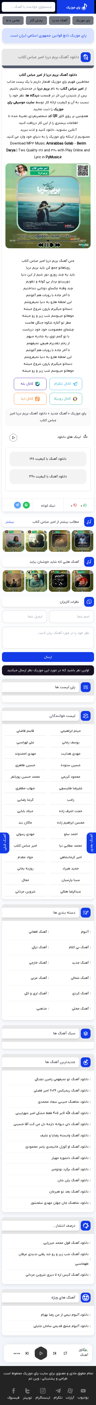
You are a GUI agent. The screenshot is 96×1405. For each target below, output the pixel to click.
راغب (70, 800)
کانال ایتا (27, 398)
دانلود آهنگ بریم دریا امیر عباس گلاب (48, 57)
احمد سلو (71, 834)
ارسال (48, 657)
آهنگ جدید (59, 20)
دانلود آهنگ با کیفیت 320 (48, 476)
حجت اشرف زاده (70, 811)
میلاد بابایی (25, 811)
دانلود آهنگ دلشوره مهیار (70, 1158)
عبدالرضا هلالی (70, 891)
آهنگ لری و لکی (35, 993)
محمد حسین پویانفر (25, 777)
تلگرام (58, 1397)
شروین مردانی (25, 891)
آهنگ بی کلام (79, 947)
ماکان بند (25, 822)
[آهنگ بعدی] (55, 1353)
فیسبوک (13, 1397)
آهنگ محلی (80, 1008)
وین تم (34, 1378)
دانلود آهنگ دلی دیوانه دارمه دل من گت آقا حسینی (51, 1124)
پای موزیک (83, 20)
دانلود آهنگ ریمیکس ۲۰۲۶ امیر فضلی (61, 1090)
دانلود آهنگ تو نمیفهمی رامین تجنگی (62, 1079)
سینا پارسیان (71, 880)
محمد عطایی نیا (70, 845)
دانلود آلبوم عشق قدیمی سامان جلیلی (61, 1326)
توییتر (27, 1397)
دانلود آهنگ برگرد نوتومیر (70, 1169)
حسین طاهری (25, 765)
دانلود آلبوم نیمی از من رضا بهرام (65, 1315)
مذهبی (41, 1008)
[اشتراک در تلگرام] (16, 505)
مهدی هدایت (70, 753)
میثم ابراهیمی (71, 731)
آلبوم (85, 932)
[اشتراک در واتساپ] (25, 505)
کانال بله (27, 383)
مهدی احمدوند (25, 753)
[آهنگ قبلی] (27, 1353)
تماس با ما (13, 20)
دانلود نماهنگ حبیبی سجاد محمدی (63, 1102)
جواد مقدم (25, 857)
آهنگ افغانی (38, 932)
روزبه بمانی (25, 868)
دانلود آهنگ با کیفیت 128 (48, 459)
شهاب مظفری (25, 788)
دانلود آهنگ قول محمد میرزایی (66, 1243)
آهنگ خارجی (38, 962)
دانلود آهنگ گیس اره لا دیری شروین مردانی (57, 1275)
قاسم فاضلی (25, 731)
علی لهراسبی (25, 742)
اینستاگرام (42, 1397)
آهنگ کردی (80, 993)
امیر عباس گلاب (25, 845)
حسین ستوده (70, 765)
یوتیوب (83, 1397)
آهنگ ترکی (39, 947)
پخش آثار (36, 20)
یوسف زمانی (71, 742)
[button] (41, 1353)
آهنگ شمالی (80, 978)
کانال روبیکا (62, 398)
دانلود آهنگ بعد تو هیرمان (69, 1191)
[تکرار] (65, 1353)
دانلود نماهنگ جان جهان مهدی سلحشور (60, 1203)
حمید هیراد (71, 868)
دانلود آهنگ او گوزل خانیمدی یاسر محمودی (57, 1146)
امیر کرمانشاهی (71, 857)
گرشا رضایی (25, 800)
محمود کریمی (70, 777)
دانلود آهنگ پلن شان (73, 1180)
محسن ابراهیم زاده (70, 822)
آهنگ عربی (39, 978)
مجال (25, 880)
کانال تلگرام (62, 383)
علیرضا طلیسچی (70, 788)
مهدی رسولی (25, 834)
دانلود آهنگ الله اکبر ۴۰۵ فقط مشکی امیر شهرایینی (52, 1113)
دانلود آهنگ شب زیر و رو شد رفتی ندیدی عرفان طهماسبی (54, 1259)
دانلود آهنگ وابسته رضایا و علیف (64, 1135)
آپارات (70, 1397)
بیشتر (9, 522)
